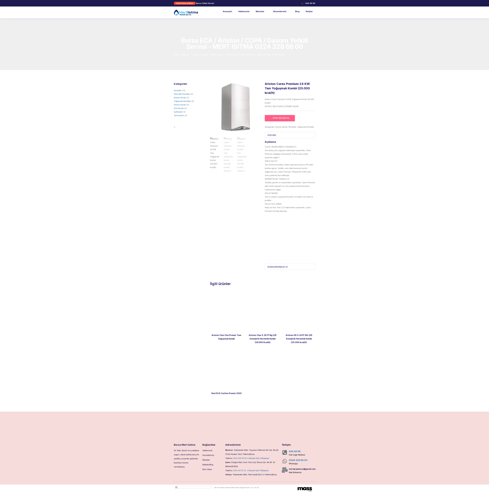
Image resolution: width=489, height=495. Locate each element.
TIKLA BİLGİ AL (226, 386)
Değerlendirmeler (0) (277, 267)
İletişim (309, 11)
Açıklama (271, 135)
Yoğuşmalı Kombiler (199, 54)
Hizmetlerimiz (280, 11)
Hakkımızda (243, 11)
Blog (297, 11)
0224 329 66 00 (240, 458)
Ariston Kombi (217, 54)
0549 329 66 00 (298, 460)
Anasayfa (227, 11)
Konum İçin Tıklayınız (259, 458)
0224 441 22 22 (239, 470)
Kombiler (185, 54)
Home (176, 54)
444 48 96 (295, 451)
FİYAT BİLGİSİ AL (281, 118)
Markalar (260, 11)
